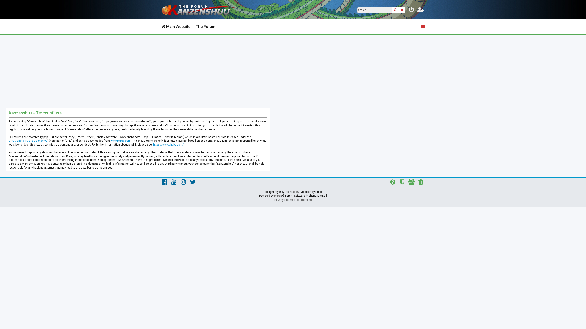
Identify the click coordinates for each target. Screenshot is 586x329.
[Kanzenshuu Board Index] (199, 9)
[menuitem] (411, 10)
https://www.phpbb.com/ (168, 144)
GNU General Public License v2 (28, 140)
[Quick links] (423, 26)
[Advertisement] (293, 69)
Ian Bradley (292, 192)
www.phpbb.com (121, 140)
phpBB (278, 195)
